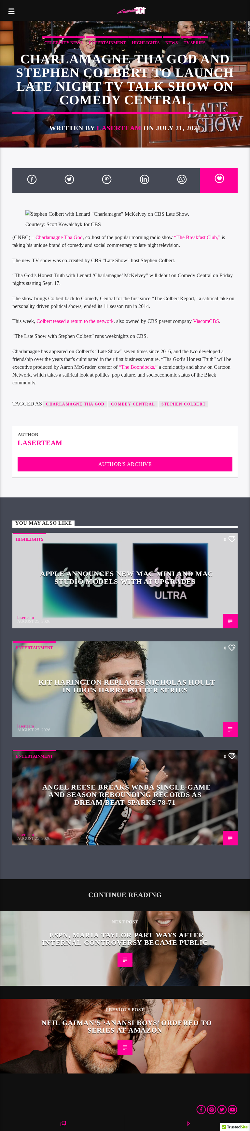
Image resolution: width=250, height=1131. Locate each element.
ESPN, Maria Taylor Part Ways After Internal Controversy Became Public (125, 939)
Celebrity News (63, 42)
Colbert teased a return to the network (75, 321)
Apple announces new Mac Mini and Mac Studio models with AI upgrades (126, 577)
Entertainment (107, 42)
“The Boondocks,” (138, 367)
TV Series (194, 42)
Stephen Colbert (183, 404)
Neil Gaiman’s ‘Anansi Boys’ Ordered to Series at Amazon (126, 1027)
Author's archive (125, 464)
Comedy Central (133, 404)
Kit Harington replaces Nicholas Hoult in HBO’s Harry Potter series (126, 686)
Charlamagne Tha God (59, 237)
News (171, 42)
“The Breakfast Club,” (197, 237)
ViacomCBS (206, 321)
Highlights (146, 42)
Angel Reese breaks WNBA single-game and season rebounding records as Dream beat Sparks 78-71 (126, 794)
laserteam (119, 128)
